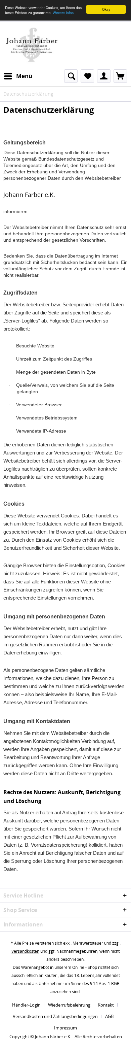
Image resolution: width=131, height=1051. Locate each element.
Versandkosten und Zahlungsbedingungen (55, 1016)
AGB (109, 1016)
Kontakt (106, 1005)
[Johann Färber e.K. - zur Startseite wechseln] (31, 45)
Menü (24, 76)
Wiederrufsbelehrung (69, 1005)
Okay (106, 9)
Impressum (65, 1028)
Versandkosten (25, 951)
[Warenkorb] (120, 76)
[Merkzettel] (87, 76)
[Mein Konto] (104, 76)
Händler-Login (26, 1005)
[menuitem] (18, 76)
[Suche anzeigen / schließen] (71, 76)
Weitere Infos (63, 12)
